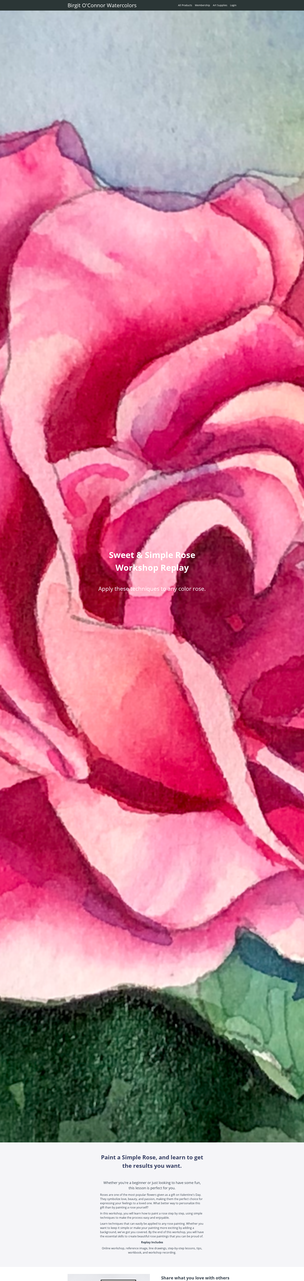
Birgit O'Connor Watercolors (102, 5)
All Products (185, 5)
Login (233, 5)
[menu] (205, 5)
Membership (202, 5)
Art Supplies (220, 5)
